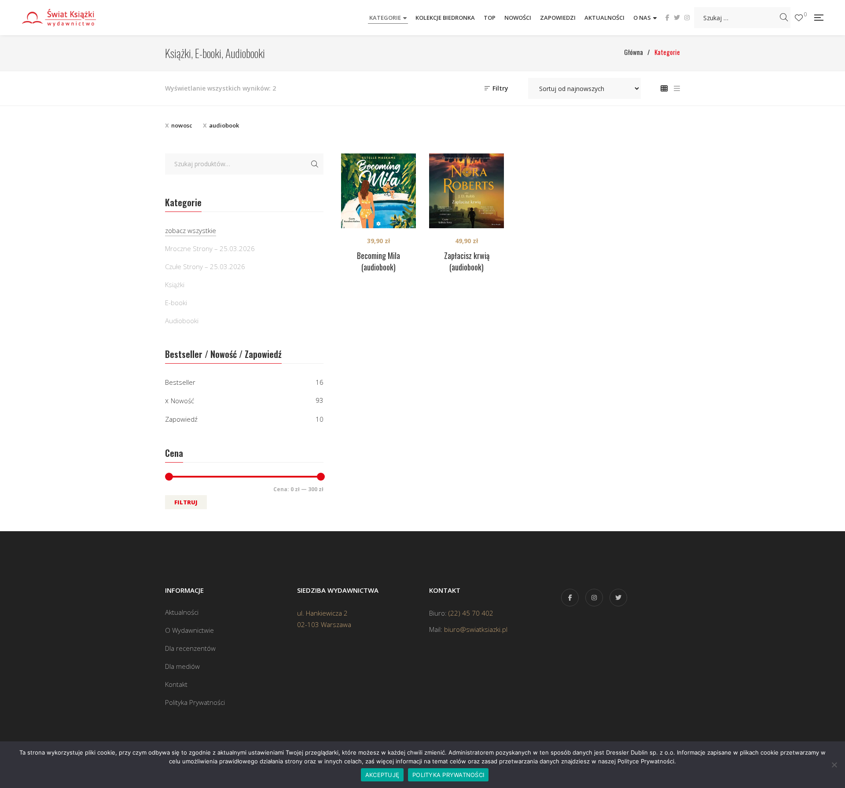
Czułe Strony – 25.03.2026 (205, 266)
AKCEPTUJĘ (382, 774)
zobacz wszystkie (190, 230)
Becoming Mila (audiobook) (378, 261)
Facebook (667, 18)
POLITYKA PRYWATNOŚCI (448, 774)
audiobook (224, 125)
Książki (174, 284)
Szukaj (314, 164)
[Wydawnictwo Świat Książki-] (68, 17)
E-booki (176, 302)
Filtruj (186, 502)
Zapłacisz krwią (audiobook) (466, 261)
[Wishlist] (799, 18)
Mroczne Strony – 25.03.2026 (210, 248)
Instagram (687, 18)
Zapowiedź (181, 419)
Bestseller (180, 382)
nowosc (181, 125)
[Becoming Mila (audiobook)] (378, 190)
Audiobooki (181, 320)
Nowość (182, 400)
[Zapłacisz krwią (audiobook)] (466, 190)
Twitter (677, 18)
